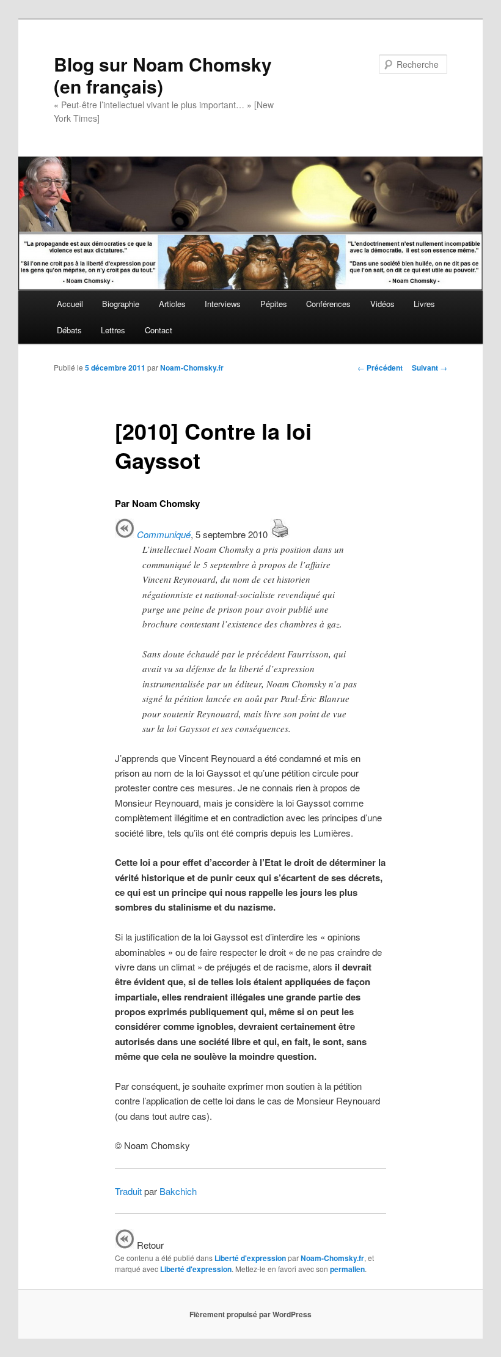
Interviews (223, 303)
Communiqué (164, 534)
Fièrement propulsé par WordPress (250, 1314)
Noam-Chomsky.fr (192, 367)
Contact (158, 330)
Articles (172, 303)
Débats (69, 330)
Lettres (113, 330)
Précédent (380, 367)
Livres (424, 303)
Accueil (70, 303)
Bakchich (178, 1191)
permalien (347, 1268)
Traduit (128, 1191)
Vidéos (382, 303)
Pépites (273, 303)
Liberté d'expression (250, 1257)
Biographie (120, 303)
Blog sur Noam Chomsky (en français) (163, 75)
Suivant (429, 367)
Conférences (328, 303)
